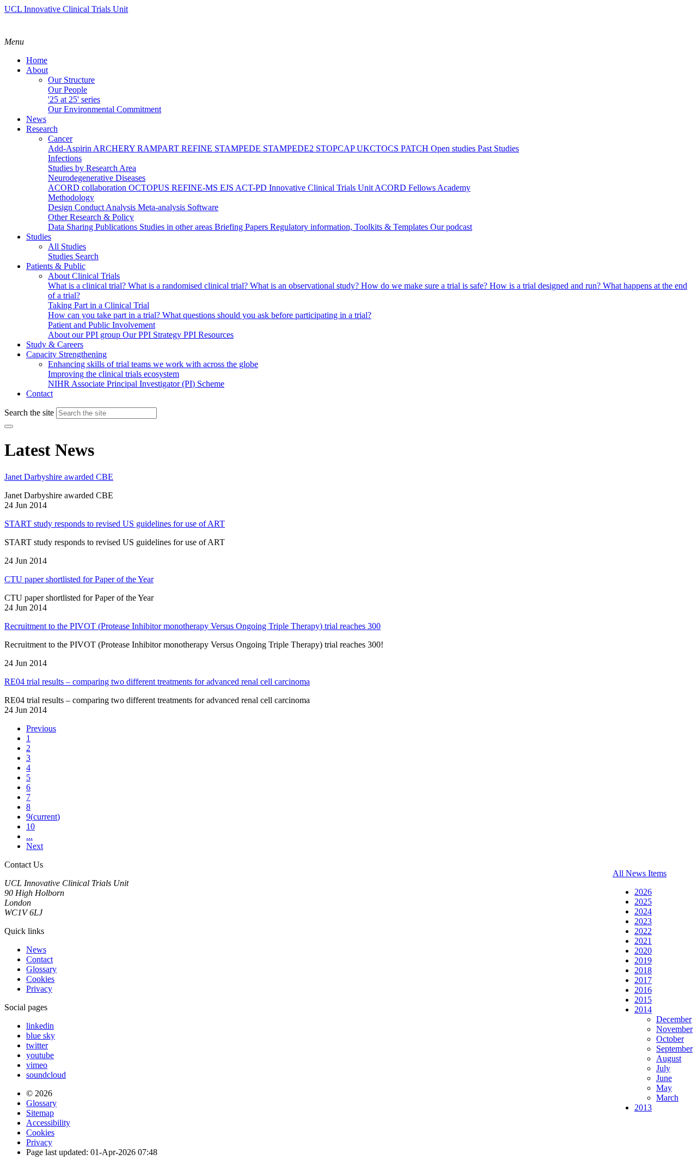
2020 (643, 950)
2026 (643, 891)
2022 (643, 931)
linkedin (40, 1025)
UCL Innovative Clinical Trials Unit (66, 9)
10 (30, 826)
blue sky (40, 1035)
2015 (643, 999)
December (674, 1019)
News (36, 949)
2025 (643, 901)
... (29, 836)
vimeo (36, 1065)
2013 (643, 1107)
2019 (643, 960)
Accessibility (48, 1122)
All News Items (640, 873)
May (664, 1087)
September (674, 1048)
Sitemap (40, 1113)
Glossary (41, 969)
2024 (643, 911)
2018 (643, 970)
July (663, 1068)
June (664, 1078)
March (667, 1097)
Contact (39, 959)
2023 (643, 921)
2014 (643, 1009)
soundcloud (46, 1074)
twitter (37, 1045)
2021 (643, 940)
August (668, 1058)
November (674, 1029)
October (670, 1038)
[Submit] (8, 426)
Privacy (39, 988)
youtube (40, 1055)
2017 (643, 980)
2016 (643, 989)
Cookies (40, 979)
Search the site (29, 412)
